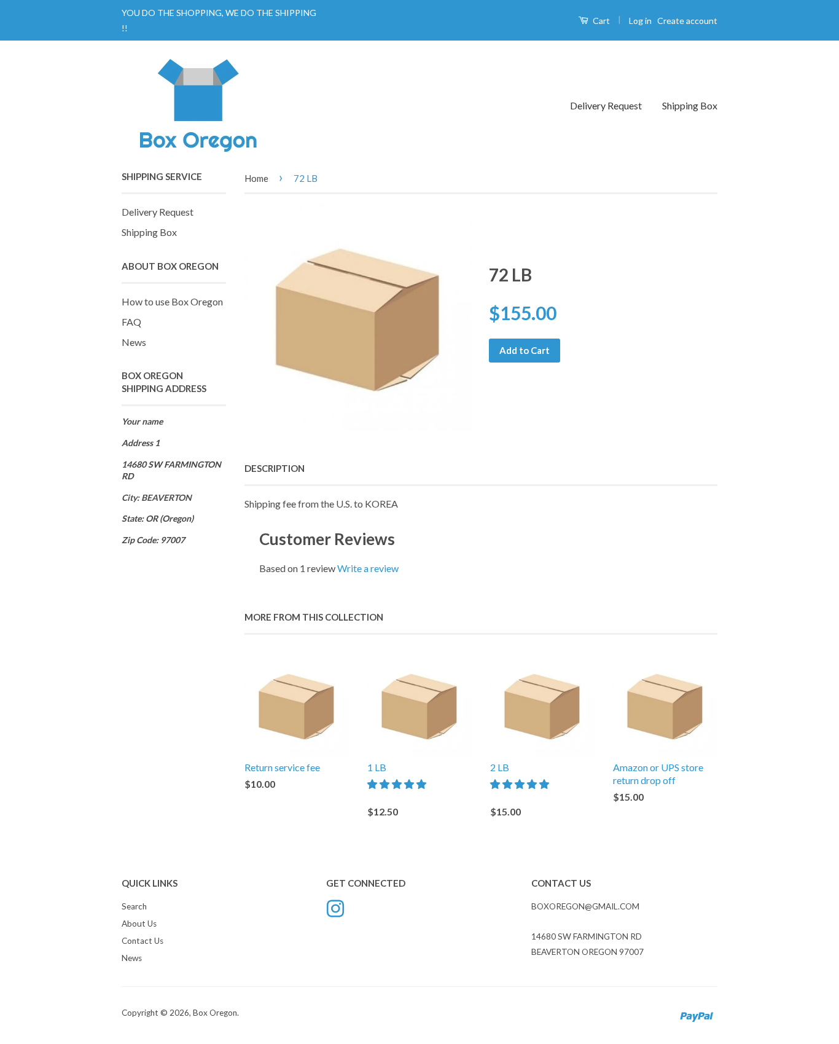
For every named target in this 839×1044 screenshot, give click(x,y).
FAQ (131, 322)
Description (274, 468)
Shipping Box (689, 105)
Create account (687, 20)
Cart (600, 20)
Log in (640, 20)
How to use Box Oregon (172, 301)
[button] (397, 784)
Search (134, 906)
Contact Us (142, 941)
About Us (139, 923)
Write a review (368, 568)
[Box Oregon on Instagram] (335, 908)
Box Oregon (215, 1013)
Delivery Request (606, 105)
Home (256, 178)
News (134, 342)
